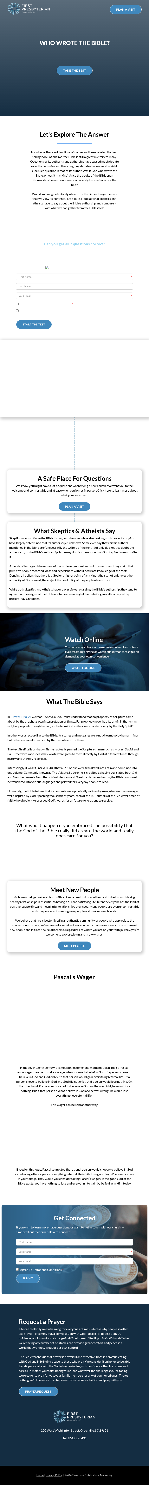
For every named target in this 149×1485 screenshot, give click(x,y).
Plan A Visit (125, 9)
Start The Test (34, 324)
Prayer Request (38, 1391)
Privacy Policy (54, 1475)
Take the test (74, 70)
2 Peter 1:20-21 (20, 716)
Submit (28, 1278)
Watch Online (83, 668)
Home (40, 1475)
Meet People (74, 946)
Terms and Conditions (47, 1269)
